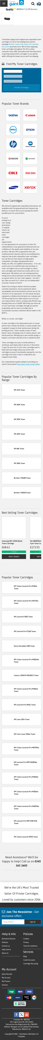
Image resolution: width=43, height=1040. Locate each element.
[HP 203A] (8, 463)
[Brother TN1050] (8, 478)
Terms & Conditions (30, 946)
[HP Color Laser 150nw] (8, 734)
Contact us (6, 946)
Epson (26, 44)
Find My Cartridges (21, 88)
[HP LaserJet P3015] (8, 617)
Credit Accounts (29, 960)
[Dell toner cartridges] (13, 129)
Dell (21, 44)
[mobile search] (33, 4)
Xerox (7, 47)
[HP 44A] (8, 449)
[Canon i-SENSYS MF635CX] (8, 675)
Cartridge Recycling (30, 964)
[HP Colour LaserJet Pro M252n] (8, 587)
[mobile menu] (4, 3)
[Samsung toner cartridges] (13, 187)
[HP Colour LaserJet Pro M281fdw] (8, 661)
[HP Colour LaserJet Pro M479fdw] (8, 749)
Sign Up (32, 922)
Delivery (5, 942)
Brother (11, 44)
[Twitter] (21, 1014)
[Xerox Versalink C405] (8, 646)
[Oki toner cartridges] (13, 172)
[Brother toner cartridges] (13, 115)
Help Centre (6, 950)
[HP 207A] (8, 419)
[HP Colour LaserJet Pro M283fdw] (8, 807)
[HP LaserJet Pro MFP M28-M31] (8, 822)
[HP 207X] (8, 434)
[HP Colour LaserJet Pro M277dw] (8, 602)
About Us (5, 953)
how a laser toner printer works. (28, 364)
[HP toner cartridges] (13, 144)
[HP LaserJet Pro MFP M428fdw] (8, 763)
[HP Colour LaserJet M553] (8, 837)
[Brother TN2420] (8, 493)
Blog (25, 956)
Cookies (26, 939)
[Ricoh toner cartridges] (30, 172)
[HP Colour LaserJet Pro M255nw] (8, 793)
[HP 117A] (8, 390)
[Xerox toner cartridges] (30, 187)
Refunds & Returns (8, 939)
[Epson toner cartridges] (30, 129)
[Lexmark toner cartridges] (30, 158)
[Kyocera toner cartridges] (13, 158)
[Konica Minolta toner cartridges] (30, 144)
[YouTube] (26, 1014)
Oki (3, 47)
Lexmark (35, 44)
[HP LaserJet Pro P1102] (8, 631)
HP (30, 44)
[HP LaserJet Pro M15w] (8, 705)
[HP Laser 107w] (8, 719)
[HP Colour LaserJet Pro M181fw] (8, 690)
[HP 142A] (8, 404)
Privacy (26, 942)
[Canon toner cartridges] (30, 115)
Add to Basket (14, 557)
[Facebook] (16, 1014)
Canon (17, 44)
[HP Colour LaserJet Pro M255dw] (8, 778)
